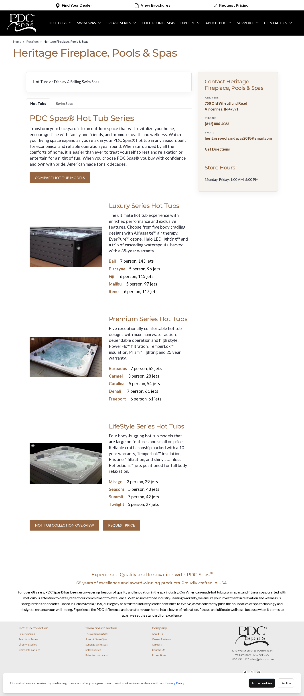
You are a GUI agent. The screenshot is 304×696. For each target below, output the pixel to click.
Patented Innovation (97, 655)
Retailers (32, 41)
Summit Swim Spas (96, 639)
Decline (286, 683)
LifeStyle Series (28, 644)
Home (17, 41)
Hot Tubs (58, 23)
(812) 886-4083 (217, 124)
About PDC (215, 23)
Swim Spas (86, 23)
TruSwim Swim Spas (97, 634)
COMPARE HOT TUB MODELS (60, 177)
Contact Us (275, 23)
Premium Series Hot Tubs (148, 319)
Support (245, 23)
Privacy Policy (174, 683)
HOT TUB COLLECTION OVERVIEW (64, 525)
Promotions (159, 655)
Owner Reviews (161, 639)
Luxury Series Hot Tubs (144, 205)
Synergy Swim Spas (96, 644)
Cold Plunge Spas (158, 23)
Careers (157, 644)
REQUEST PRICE (121, 525)
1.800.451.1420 (239, 659)
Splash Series (119, 23)
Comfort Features (29, 650)
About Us (157, 634)
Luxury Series (27, 634)
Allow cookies (261, 683)
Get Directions (217, 149)
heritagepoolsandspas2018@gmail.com (238, 138)
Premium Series (28, 639)
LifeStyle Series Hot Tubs (146, 426)
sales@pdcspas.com (262, 659)
